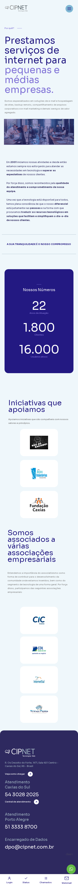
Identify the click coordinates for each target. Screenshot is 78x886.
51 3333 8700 (21, 826)
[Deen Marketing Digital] (69, 854)
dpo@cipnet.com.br (29, 847)
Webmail (67, 883)
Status (26, 882)
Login (9, 882)
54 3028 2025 (22, 794)
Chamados (46, 882)
